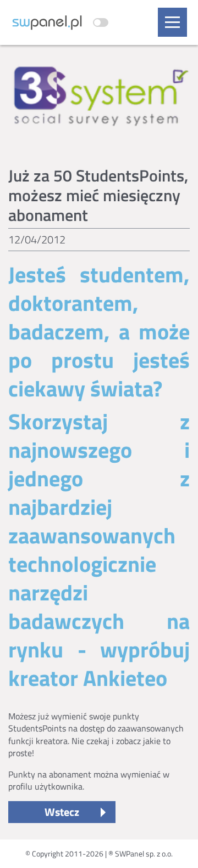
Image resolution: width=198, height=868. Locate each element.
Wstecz (62, 811)
